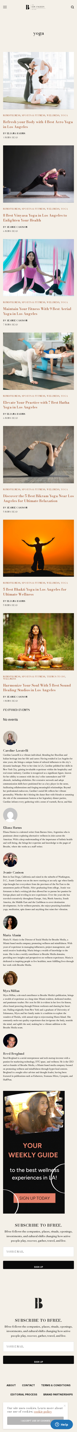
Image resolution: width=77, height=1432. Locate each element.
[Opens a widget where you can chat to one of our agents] (61, 1425)
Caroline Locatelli (15, 750)
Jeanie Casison (17, 227)
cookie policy (43, 1411)
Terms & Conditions (55, 1385)
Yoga (64, 115)
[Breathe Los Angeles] (38, 7)
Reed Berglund (13, 1053)
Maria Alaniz (12, 935)
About (11, 1385)
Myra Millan (11, 990)
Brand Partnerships (58, 1394)
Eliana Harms (16, 133)
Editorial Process (23, 1394)
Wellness (53, 115)
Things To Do (56, 676)
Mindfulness (12, 115)
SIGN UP (38, 1267)
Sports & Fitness (33, 115)
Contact (28, 1385)
